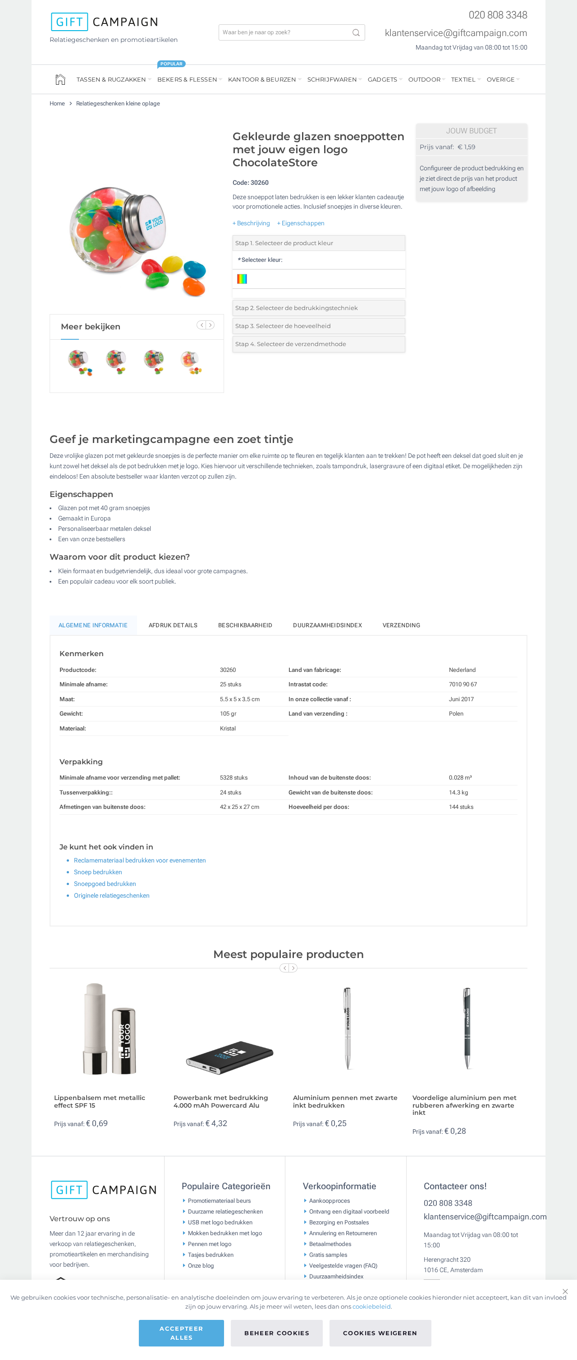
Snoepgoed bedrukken (105, 883)
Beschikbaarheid (245, 625)
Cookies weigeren (380, 1333)
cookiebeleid (372, 1306)
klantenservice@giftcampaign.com (456, 32)
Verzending (401, 625)
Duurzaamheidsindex (327, 625)
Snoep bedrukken (98, 872)
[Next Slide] (210, 324)
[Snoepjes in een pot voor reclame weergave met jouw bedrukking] (136, 220)
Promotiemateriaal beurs (219, 1200)
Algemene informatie (93, 625)
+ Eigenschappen (301, 223)
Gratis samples (328, 1254)
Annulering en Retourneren (343, 1233)
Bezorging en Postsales (339, 1222)
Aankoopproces (329, 1200)
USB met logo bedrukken (220, 1222)
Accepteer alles (181, 1333)
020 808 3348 (498, 15)
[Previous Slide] (201, 324)
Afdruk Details (173, 625)
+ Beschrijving (251, 223)
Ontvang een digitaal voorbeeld (349, 1211)
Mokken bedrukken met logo (225, 1233)
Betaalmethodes (330, 1244)
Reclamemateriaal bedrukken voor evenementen (140, 860)
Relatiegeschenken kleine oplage (118, 103)
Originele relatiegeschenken (112, 895)
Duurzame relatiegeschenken (225, 1211)
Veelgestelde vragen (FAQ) (343, 1265)
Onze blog (201, 1265)
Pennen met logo (209, 1244)
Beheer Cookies (276, 1333)
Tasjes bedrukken (211, 1254)
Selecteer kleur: (260, 259)
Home (58, 103)
